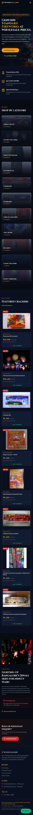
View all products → (7, 305)
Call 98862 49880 (11, 56)
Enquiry (27, 811)
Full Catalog (5, 768)
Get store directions (10, 711)
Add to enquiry (17, 345)
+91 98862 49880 (9, 795)
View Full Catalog (9, 50)
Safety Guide (5, 775)
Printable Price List (7, 770)
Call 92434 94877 (11, 738)
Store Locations (6, 773)
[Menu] (30, 3)
